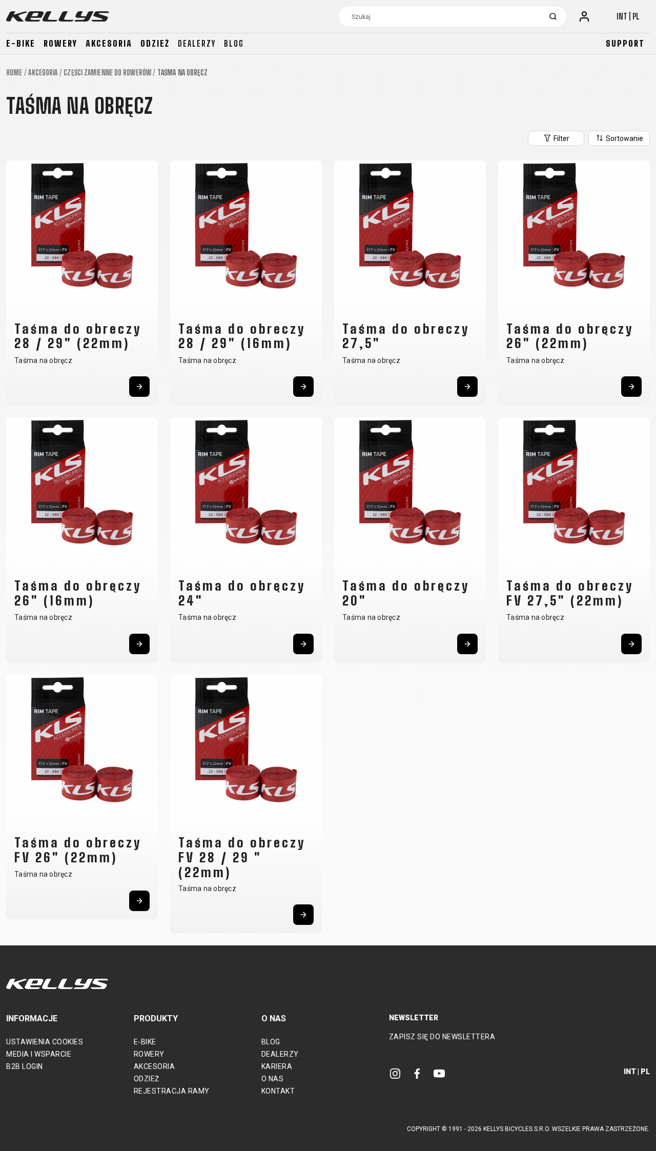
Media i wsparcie (38, 1054)
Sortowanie (623, 138)
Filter (560, 138)
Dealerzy (197, 43)
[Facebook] (417, 1073)
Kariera (277, 1066)
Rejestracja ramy (172, 1091)
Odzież (155, 43)
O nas (272, 1079)
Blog (234, 43)
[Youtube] (439, 1073)
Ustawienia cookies (44, 1042)
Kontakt (278, 1091)
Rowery (60, 43)
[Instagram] (395, 1073)
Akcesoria (109, 43)
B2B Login (24, 1066)
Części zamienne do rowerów (107, 72)
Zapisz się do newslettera (442, 1037)
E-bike (20, 43)
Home (14, 72)
